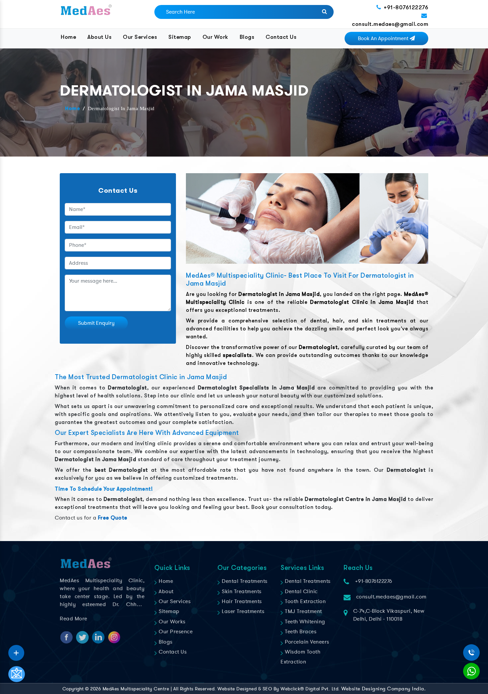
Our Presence (175, 631)
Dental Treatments (244, 581)
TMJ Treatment (303, 611)
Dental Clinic (301, 591)
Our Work (215, 37)
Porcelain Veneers (306, 642)
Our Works (171, 621)
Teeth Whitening (304, 621)
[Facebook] (16, 650)
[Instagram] (16, 650)
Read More (73, 618)
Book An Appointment (384, 38)
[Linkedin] (16, 650)
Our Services (140, 37)
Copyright (73, 689)
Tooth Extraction (305, 601)
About (165, 591)
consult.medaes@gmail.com (390, 24)
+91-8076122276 (406, 7)
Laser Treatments (242, 611)
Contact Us (281, 37)
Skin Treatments (241, 591)
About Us (99, 37)
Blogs (247, 37)
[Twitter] (16, 650)
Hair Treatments (241, 601)
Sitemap (179, 37)
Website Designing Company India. (383, 688)
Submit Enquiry (96, 323)
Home (68, 37)
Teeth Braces (300, 631)
